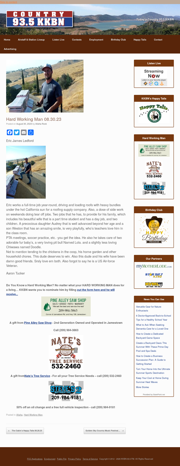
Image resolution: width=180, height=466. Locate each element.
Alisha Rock (41, 123)
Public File (61, 458)
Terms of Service (90, 458)
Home (7, 39)
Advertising (10, 49)
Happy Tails (140, 39)
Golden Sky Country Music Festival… (105, 430)
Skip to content (8, 2)
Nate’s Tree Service (37, 376)
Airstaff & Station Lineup (31, 39)
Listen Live (58, 39)
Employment (96, 39)
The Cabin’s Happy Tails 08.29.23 (25, 430)
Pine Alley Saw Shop (38, 323)
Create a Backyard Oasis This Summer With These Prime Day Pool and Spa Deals (152, 346)
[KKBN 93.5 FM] (40, 20)
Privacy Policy (74, 458)
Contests (77, 39)
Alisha (19, 414)
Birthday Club (118, 39)
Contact (158, 39)
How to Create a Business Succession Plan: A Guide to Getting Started (151, 359)
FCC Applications (35, 458)
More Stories (142, 387)
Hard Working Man (33, 414)
